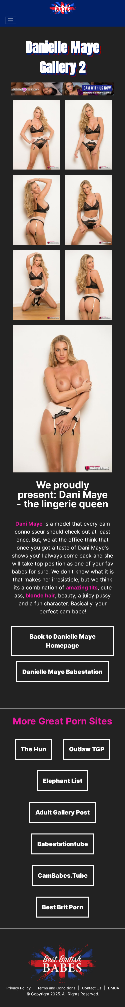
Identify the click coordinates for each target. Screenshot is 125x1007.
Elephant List (62, 780)
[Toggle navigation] (10, 20)
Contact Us (91, 988)
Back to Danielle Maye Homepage (63, 641)
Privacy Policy (18, 988)
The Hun (33, 749)
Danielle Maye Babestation (62, 671)
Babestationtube (62, 843)
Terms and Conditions (56, 988)
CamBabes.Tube (63, 875)
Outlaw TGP (86, 749)
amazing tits (82, 587)
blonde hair (40, 595)
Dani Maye (29, 523)
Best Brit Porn (62, 907)
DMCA (113, 988)
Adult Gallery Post (62, 812)
